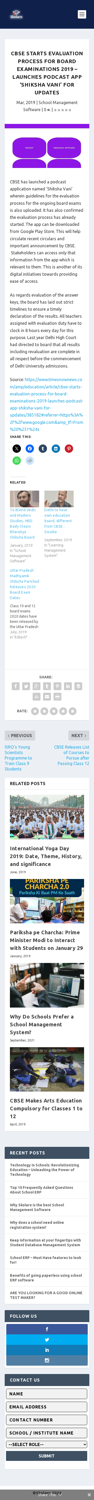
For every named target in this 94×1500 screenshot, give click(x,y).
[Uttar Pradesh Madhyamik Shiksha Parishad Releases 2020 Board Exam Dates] (27, 604)
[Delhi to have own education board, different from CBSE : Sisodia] (59, 499)
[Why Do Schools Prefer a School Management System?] (47, 985)
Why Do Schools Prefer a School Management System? (42, 1024)
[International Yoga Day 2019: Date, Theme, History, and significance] (47, 817)
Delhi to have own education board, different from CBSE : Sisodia (58, 521)
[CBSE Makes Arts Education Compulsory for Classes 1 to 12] (47, 1069)
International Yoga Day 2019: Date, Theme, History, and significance (46, 856)
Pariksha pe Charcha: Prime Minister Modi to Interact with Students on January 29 (46, 940)
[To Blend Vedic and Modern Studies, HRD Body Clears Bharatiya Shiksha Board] (24, 499)
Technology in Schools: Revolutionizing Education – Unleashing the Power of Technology (44, 1170)
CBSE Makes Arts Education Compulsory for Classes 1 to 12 (46, 1108)
